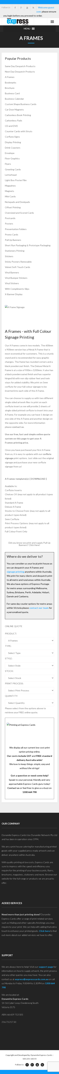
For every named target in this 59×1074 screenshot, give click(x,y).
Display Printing (13, 142)
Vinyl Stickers (12, 283)
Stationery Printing (14, 250)
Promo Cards (11, 234)
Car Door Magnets (14, 109)
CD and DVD (11, 125)
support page (46, 966)
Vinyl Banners (12, 272)
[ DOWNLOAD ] (38, 478)
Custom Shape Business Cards (20, 104)
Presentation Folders (16, 229)
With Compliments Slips (17, 288)
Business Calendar (14, 98)
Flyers (8, 163)
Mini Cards (10, 196)
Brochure (9, 88)
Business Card (12, 93)
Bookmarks (10, 82)
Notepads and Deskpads (17, 202)
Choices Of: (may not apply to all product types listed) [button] (29, 496)
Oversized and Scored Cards (19, 212)
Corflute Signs (12, 136)
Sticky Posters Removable (18, 261)
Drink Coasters (12, 147)
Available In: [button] (11, 486)
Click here (44, 931)
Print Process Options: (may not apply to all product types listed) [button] (27, 525)
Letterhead (11, 174)
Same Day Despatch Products (20, 66)
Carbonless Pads (13, 120)
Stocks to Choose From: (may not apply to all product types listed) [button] (27, 512)
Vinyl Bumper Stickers (16, 277)
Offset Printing (13, 207)
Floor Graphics (12, 158)
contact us (18, 427)
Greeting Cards (13, 169)
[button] (27, 28)
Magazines (10, 185)
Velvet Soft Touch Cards (17, 267)
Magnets (9, 191)
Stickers (9, 256)
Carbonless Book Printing (18, 115)
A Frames (9, 77)
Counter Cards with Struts (18, 131)
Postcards (10, 218)
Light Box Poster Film (16, 180)
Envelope (9, 153)
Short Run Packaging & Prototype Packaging (27, 245)
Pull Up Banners (13, 240)
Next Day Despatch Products (20, 71)
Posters (9, 223)
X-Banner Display (13, 294)
